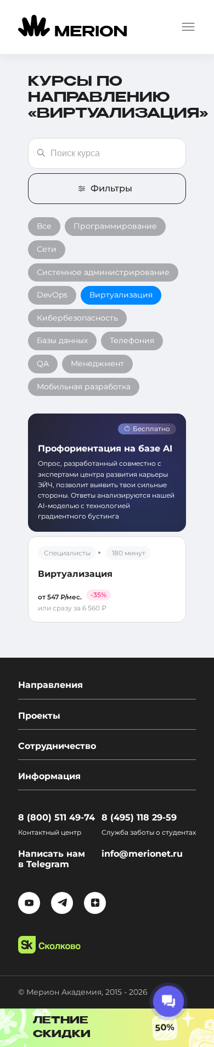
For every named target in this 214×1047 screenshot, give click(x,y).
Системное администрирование (103, 272)
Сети (47, 249)
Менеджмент (97, 363)
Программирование (115, 226)
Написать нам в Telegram (51, 858)
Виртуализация (121, 295)
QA (43, 363)
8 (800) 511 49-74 (56, 817)
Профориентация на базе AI (105, 448)
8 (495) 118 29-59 (139, 817)
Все (44, 226)
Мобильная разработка (84, 387)
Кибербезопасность (77, 318)
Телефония (132, 340)
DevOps (52, 295)
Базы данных (62, 340)
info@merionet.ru (142, 853)
